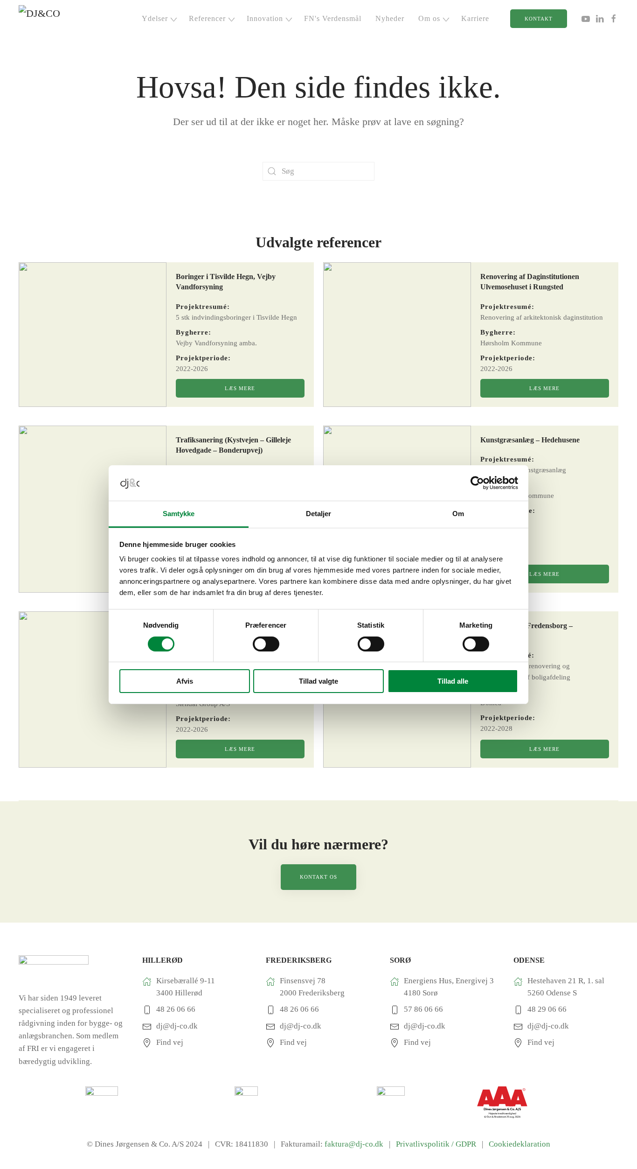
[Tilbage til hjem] (54, 18)
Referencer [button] (207, 18)
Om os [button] (429, 18)
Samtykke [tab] (179, 514)
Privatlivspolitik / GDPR (438, 1144)
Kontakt (539, 18)
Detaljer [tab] (319, 514)
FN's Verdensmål (332, 18)
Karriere (475, 18)
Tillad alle (452, 681)
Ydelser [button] (155, 18)
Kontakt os (318, 877)
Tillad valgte (318, 681)
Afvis (184, 681)
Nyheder (389, 18)
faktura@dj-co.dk (354, 1144)
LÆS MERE (240, 388)
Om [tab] (458, 514)
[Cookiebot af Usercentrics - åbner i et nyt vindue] (477, 483)
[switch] (266, 644)
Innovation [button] (265, 18)
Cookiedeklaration (519, 1144)
